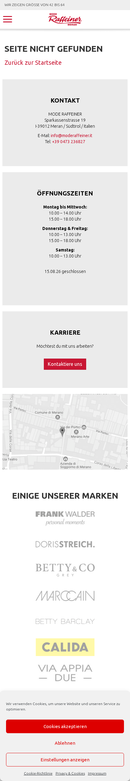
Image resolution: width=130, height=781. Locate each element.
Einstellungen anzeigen (65, 759)
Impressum (97, 773)
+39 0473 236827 (68, 141)
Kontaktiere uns (65, 364)
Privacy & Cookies (70, 773)
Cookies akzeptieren (65, 726)
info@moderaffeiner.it (71, 135)
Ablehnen (65, 743)
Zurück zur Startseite (33, 62)
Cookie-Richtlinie (38, 773)
